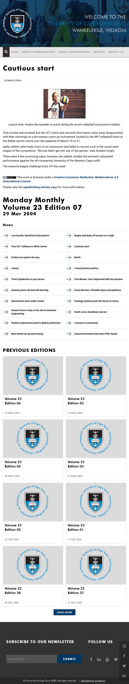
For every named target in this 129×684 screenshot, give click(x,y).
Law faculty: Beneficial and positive (30, 235)
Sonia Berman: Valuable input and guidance (97, 290)
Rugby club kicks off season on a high (94, 235)
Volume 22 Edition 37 (76, 590)
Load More (64, 612)
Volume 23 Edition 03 (76, 464)
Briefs (77, 257)
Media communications (74, 52)
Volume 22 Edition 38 (13, 590)
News (14, 52)
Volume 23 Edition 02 (13, 527)
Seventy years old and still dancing (29, 290)
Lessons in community (86, 323)
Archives (99, 52)
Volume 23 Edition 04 (13, 464)
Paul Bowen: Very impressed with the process (98, 279)
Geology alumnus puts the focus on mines (96, 301)
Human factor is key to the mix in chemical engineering (33, 312)
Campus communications (38, 52)
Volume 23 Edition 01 (76, 527)
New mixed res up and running (27, 333)
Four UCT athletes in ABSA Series (29, 246)
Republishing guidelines (93, 680)
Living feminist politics (86, 268)
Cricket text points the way (25, 257)
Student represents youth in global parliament (35, 323)
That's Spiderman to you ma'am (28, 279)
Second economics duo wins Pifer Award (95, 333)
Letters (15, 268)
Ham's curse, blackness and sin (90, 312)
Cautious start (81, 246)
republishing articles (36, 187)
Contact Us (115, 52)
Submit (69, 659)
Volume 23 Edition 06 (13, 401)
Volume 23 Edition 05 (76, 401)
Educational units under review (27, 301)
